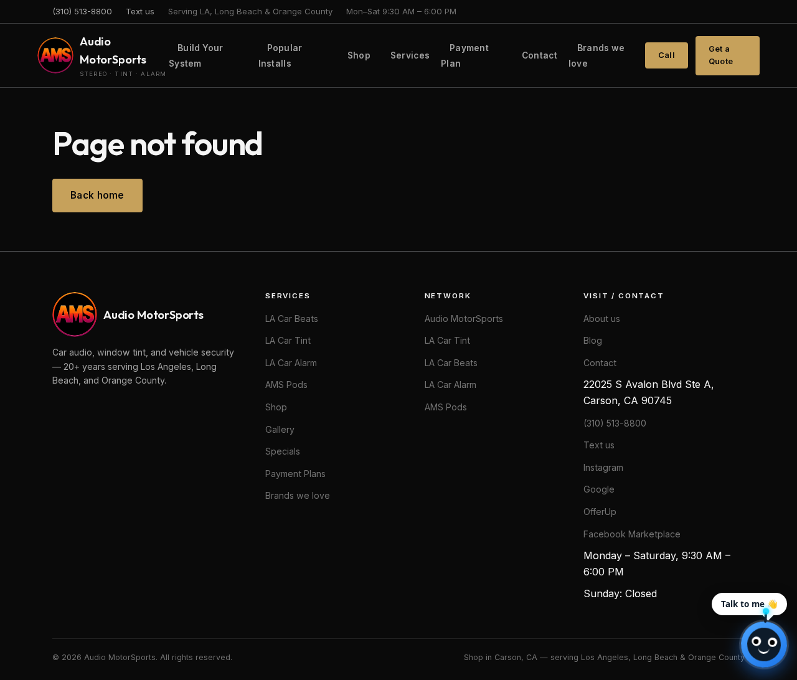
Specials (282, 451)
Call (666, 55)
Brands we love (596, 56)
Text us (140, 11)
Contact (539, 55)
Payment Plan (465, 56)
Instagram (603, 467)
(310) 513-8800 (82, 11)
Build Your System (196, 56)
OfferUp (599, 511)
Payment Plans (295, 473)
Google (599, 489)
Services (410, 55)
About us (601, 318)
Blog (592, 340)
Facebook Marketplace (632, 534)
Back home (97, 195)
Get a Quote (721, 55)
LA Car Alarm (291, 362)
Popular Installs (280, 56)
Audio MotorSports (464, 318)
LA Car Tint (288, 340)
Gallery (280, 429)
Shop (358, 55)
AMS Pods (286, 384)
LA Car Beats (291, 318)
